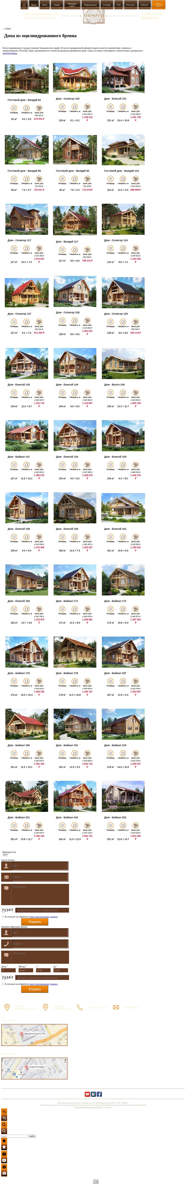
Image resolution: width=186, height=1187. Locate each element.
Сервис (56, 5)
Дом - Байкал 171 (67, 601)
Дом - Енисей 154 (67, 456)
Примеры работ (72, 4)
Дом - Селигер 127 (19, 313)
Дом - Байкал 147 (19, 456)
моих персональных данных (44, 916)
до (55, 966)
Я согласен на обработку (31, 916)
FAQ (119, 5)
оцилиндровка (10, 53)
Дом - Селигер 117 (19, 240)
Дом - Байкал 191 (67, 745)
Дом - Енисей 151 (115, 98)
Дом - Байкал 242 (67, 817)
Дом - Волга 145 (114, 384)
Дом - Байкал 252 (115, 817)
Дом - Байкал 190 (19, 745)
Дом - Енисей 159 (19, 528)
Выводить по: (9, 852)
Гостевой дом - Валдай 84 (72, 170)
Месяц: (23, 966)
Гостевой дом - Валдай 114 (121, 170)
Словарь (107, 5)
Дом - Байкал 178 (67, 673)
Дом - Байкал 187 (115, 673)
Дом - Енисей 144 (67, 384)
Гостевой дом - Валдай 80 (24, 170)
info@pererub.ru (131, 1007)
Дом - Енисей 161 (115, 528)
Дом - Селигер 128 (67, 312)
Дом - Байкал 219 (115, 745)
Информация (90, 5)
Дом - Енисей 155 (115, 456)
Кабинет (145, 5)
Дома (33, 5)
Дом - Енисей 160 (67, 528)
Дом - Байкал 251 (19, 817)
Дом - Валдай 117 (67, 241)
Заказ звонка (158, 4)
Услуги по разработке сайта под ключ (88, 1107)
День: (4, 966)
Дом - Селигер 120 (67, 98)
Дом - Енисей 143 (19, 384)
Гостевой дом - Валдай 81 (24, 100)
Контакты (130, 5)
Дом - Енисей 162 (19, 601)
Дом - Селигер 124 (116, 240)
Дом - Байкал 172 (115, 601)
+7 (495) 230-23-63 (97, 1007)
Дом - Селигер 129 (116, 313)
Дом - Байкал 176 (19, 673)
